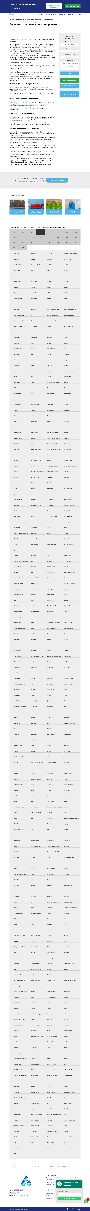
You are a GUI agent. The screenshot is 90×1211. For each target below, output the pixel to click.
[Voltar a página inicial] (14, 14)
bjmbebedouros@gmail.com (19, 1195)
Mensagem (70, 60)
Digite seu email (69, 48)
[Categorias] (80, 14)
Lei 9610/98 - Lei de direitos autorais (69, 1167)
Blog (61, 14)
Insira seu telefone (62, 1191)
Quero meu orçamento (57, 180)
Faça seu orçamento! (72, 6)
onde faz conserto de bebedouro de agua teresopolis (23, 22)
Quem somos (51, 14)
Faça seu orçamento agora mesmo (54, 6)
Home (41, 14)
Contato (71, 14)
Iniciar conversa (69, 1198)
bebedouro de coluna (22, 102)
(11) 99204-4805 (15, 1192)
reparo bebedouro (48, 19)
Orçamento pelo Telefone (69, 86)
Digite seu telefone (70, 54)
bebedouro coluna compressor (33, 19)
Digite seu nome (69, 42)
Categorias (19, 19)
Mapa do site (49, 1200)
